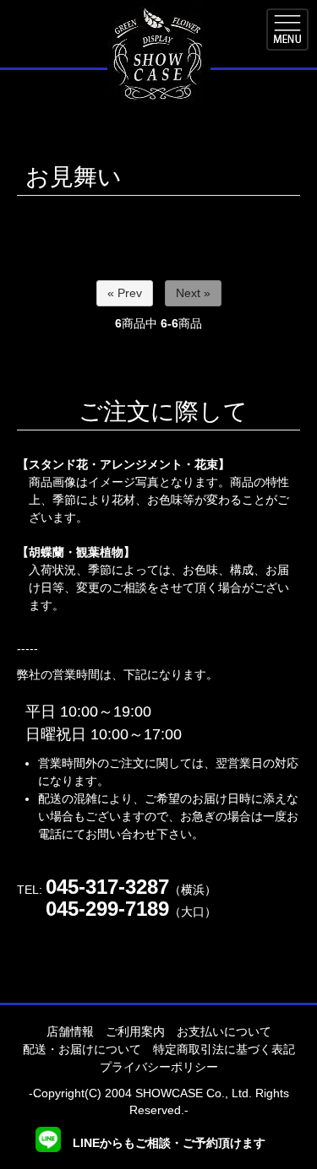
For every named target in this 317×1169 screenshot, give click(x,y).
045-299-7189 (107, 908)
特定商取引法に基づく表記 (224, 1049)
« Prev (124, 293)
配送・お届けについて (82, 1049)
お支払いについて (224, 1031)
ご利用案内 (135, 1031)
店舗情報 (70, 1031)
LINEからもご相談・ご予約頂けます (167, 1143)
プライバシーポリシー (159, 1067)
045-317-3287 (107, 886)
